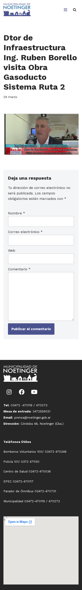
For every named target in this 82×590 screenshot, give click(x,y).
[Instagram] (9, 392)
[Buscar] (74, 9)
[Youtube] (34, 392)
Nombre (16, 213)
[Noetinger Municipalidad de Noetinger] (17, 9)
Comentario (19, 269)
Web (11, 251)
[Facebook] (21, 392)
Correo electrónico (25, 232)
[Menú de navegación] (65, 9)
